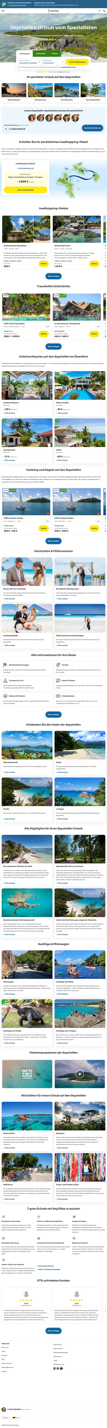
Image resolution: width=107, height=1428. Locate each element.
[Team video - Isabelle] (32, 118)
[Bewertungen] (53, 72)
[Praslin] (27, 800)
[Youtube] (61, 1368)
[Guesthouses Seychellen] (27, 440)
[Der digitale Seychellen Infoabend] (53, 4)
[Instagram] (58, 1368)
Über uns (5, 1347)
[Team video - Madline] (49, 118)
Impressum (58, 1344)
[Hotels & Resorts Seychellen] (27, 393)
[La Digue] (80, 800)
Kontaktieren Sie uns (92, 128)
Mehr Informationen (46, 1266)
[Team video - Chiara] (66, 118)
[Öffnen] (2, 10)
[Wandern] (80, 1126)
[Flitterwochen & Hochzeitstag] (80, 626)
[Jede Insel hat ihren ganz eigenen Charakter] (80, 913)
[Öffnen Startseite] (53, 10)
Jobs (55, 1360)
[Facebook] (55, 1368)
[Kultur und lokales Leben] (80, 1177)
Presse (4, 1371)
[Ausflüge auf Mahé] (80, 973)
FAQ (3, 1359)
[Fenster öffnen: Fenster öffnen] (104, 11)
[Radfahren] (27, 1177)
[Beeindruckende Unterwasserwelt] (27, 913)
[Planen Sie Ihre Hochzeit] (27, 579)
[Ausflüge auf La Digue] (80, 1022)
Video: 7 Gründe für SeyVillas (49, 1269)
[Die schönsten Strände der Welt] (27, 860)
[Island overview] (27, 753)
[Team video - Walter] (75, 118)
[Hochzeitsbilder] (27, 626)
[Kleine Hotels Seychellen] (80, 393)
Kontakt (4, 1355)
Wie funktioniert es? (26, 168)
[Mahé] (80, 753)
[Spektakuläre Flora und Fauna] (80, 860)
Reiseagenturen (7, 1367)
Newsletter (58, 1356)
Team (4, 1351)
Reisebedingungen (61, 1352)
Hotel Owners (7, 1363)
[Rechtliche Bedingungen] (80, 579)
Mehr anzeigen (53, 276)
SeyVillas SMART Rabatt (69, 67)
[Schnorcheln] (27, 1126)
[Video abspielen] (47, 319)
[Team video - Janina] (40, 118)
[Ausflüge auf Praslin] (27, 1022)
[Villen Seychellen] (80, 440)
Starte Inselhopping (25, 190)
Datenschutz (58, 1348)
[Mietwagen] (27, 973)
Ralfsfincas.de (59, 1364)
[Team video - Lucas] (58, 118)
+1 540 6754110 (14, 1409)
